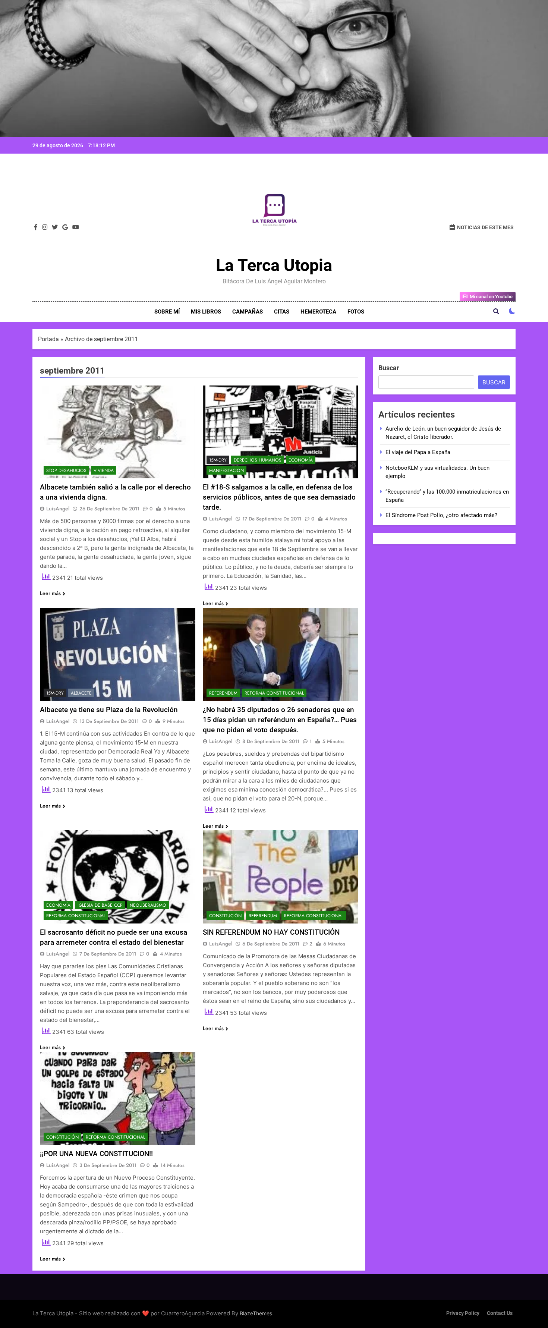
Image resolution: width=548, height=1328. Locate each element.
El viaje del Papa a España (417, 452)
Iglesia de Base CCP (100, 905)
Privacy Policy (462, 1313)
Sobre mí (167, 311)
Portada (48, 339)
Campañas (247, 311)
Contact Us (500, 1313)
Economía (301, 460)
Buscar (388, 368)
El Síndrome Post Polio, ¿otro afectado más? (441, 515)
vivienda (104, 470)
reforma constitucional (274, 693)
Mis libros (206, 311)
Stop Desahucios (66, 470)
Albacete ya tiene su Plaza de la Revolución (109, 709)
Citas (281, 311)
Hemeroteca (318, 311)
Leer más (50, 593)
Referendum (223, 693)
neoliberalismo (148, 905)
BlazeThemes (256, 1313)
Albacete (81, 693)
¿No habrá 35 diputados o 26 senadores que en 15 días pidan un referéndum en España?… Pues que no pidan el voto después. (280, 719)
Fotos (355, 311)
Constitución (225, 915)
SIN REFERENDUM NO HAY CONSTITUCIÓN (271, 932)
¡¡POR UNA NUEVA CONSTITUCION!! (96, 1153)
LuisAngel (57, 508)
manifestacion (226, 470)
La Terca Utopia (274, 265)
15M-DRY (218, 460)
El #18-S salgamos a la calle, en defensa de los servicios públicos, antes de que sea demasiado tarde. (279, 497)
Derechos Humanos (257, 460)
